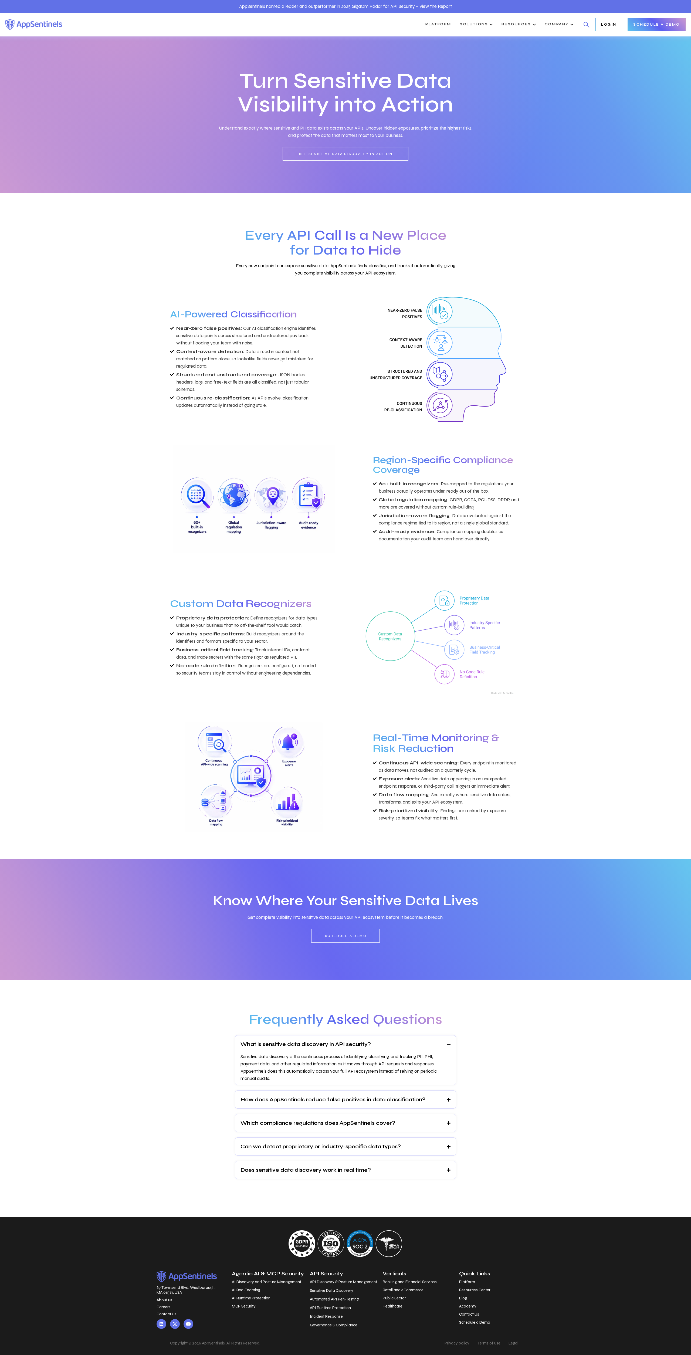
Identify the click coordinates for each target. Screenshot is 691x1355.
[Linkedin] (161, 1324)
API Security (326, 1273)
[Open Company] (572, 24)
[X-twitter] (175, 1324)
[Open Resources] (534, 24)
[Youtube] (188, 1324)
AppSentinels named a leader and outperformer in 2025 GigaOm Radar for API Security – (345, 6)
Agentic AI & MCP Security (268, 1273)
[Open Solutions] (491, 24)
